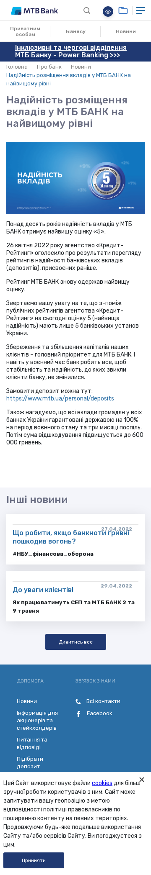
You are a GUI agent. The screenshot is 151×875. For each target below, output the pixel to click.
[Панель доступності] (108, 11)
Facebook (99, 713)
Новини (126, 31)
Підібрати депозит (30, 763)
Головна (17, 67)
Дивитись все (76, 642)
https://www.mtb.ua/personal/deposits (60, 398)
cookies (102, 783)
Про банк (49, 67)
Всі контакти (102, 701)
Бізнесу (76, 31)
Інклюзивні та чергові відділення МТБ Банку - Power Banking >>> (71, 51)
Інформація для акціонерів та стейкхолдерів (37, 720)
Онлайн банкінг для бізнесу (123, 10)
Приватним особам (25, 31)
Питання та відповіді (32, 743)
